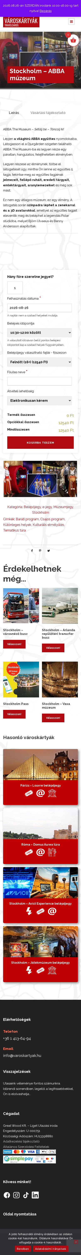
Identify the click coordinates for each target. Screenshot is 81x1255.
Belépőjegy (32, 507)
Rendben (23, 1248)
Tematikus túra (14, 530)
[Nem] (76, 1242)
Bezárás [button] (46, 11)
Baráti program (27, 519)
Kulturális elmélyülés (48, 525)
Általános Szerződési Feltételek (26, 1147)
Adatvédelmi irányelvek (50, 1248)
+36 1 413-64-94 (17, 1038)
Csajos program (52, 519)
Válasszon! (14, 644)
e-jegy (47, 507)
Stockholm (40, 512)
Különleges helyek (17, 525)
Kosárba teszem (40, 442)
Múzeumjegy (63, 507)
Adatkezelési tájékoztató (21, 1141)
